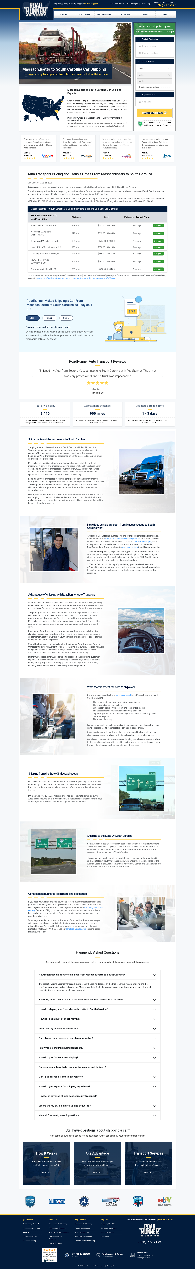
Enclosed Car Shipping (57, 1228)
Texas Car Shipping (82, 1232)
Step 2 (49, 318)
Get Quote (158, 225)
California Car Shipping (83, 1224)
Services (63, 14)
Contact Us (105, 1237)
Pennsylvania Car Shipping (85, 1241)
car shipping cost (123, 695)
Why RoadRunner (104, 14)
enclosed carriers (130, 547)
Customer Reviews (30, 1237)
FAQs (145, 14)
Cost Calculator (125, 14)
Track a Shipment (117, 4)
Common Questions (108, 1228)
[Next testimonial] (162, 377)
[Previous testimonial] (32, 377)
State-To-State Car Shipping (59, 1232)
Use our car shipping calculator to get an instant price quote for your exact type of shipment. (76, 278)
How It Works (84, 14)
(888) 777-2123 (166, 5)
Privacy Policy (112, 1266)
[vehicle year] (154, 68)
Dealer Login (132, 4)
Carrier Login (146, 4)
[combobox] (154, 46)
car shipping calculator (76, 929)
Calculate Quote (153, 113)
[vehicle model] (154, 81)
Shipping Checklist (108, 1224)
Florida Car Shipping (82, 1228)
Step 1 (33, 318)
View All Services (55, 1243)
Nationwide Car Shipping (58, 1224)
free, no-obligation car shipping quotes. (122, 539)
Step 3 (66, 318)
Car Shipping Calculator (31, 1224)
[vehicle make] (154, 75)
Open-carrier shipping (142, 541)
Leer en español (107, 1232)
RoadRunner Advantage (31, 1228)
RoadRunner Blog (29, 1241)
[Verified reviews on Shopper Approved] (49, 1255)
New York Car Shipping (83, 1237)
